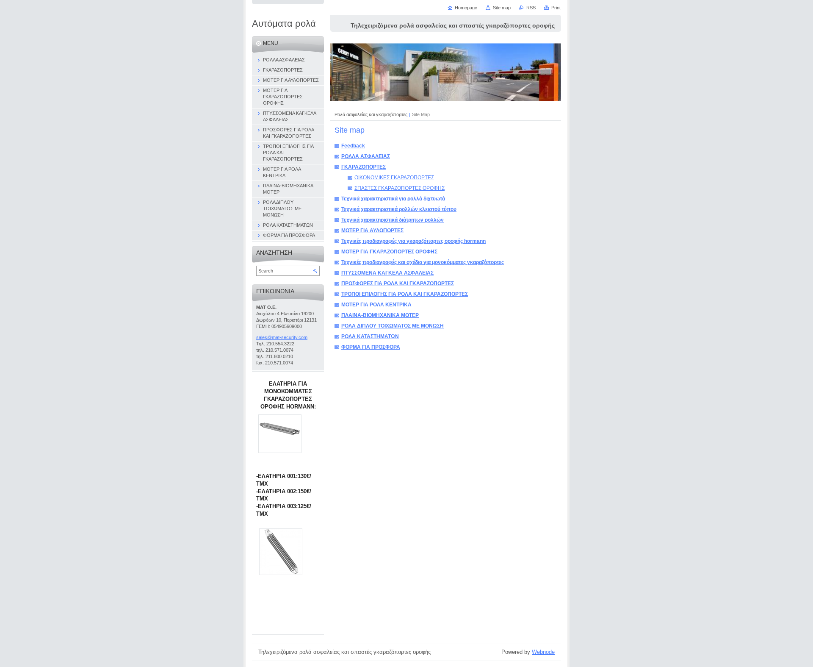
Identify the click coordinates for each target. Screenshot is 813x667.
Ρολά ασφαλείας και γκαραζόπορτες (371, 114)
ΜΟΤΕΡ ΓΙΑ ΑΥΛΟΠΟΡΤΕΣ (372, 230)
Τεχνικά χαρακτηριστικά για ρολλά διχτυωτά (393, 199)
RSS (531, 7)
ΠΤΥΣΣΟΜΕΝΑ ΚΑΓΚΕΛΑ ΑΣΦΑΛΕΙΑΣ (387, 273)
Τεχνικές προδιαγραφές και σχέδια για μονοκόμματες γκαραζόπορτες (422, 262)
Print (556, 7)
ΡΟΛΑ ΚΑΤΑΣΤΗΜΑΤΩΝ (370, 336)
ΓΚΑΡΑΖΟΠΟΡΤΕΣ (363, 167)
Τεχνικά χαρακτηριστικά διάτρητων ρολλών (392, 220)
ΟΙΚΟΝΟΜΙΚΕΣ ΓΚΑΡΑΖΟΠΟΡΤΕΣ (394, 178)
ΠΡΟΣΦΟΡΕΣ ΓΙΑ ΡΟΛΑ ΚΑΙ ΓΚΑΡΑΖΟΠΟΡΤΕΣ (397, 283)
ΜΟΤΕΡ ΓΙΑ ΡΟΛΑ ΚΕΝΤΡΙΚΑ (376, 305)
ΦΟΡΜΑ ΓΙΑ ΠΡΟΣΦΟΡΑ (370, 347)
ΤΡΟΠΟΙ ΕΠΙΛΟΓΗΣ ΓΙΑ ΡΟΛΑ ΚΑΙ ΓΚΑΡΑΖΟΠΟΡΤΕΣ (404, 294)
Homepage (466, 7)
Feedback (353, 146)
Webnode (543, 652)
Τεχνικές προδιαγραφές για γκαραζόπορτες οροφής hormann (413, 241)
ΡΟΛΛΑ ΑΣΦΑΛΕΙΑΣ (365, 156)
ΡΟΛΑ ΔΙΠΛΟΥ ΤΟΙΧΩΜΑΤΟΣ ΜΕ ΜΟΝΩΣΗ (392, 326)
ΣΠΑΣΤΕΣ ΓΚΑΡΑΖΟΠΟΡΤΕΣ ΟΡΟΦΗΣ (399, 188)
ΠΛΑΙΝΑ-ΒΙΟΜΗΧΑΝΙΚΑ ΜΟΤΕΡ (380, 315)
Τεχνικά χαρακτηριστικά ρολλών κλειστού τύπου (398, 209)
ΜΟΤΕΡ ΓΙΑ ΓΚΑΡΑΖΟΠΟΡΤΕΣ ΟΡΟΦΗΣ (389, 252)
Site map (502, 7)
